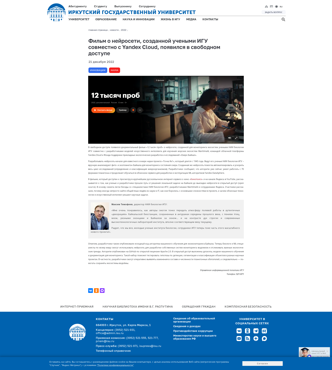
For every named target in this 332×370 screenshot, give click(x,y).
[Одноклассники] (96, 290)
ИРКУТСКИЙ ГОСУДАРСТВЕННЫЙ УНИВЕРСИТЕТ (132, 12)
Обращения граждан (199, 306)
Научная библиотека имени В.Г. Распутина (138, 306)
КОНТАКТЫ (210, 19)
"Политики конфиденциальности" (115, 365)
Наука (114, 70)
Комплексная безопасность (248, 306)
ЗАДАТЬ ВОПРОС (273, 12)
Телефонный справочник (113, 351)
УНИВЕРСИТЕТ (78, 19)
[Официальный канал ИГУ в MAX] (314, 353)
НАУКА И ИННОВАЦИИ (139, 19)
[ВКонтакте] (91, 290)
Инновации (98, 70)
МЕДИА (191, 19)
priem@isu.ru (105, 341)
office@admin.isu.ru (110, 333)
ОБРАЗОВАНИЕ (106, 19)
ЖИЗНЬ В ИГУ (170, 19)
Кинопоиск (196, 179)
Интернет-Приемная (77, 306)
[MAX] (102, 290)
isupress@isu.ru (150, 346)
